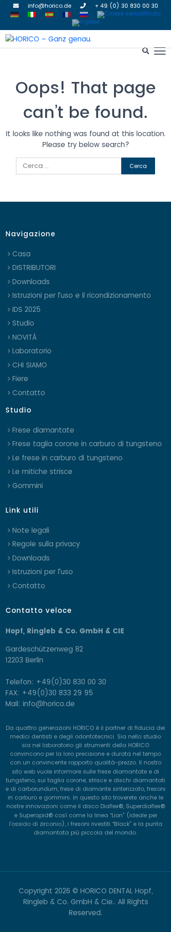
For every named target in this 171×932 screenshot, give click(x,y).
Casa (21, 254)
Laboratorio (32, 351)
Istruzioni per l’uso (42, 571)
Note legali (30, 530)
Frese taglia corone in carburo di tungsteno (87, 443)
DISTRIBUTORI (34, 267)
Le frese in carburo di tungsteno (67, 458)
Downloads (31, 281)
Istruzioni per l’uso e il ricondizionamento (81, 295)
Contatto (28, 392)
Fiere (20, 378)
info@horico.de (49, 6)
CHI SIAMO (29, 365)
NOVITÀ (24, 337)
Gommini (27, 485)
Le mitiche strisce (42, 471)
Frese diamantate (43, 430)
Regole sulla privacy (46, 544)
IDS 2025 (26, 309)
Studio (23, 323)
